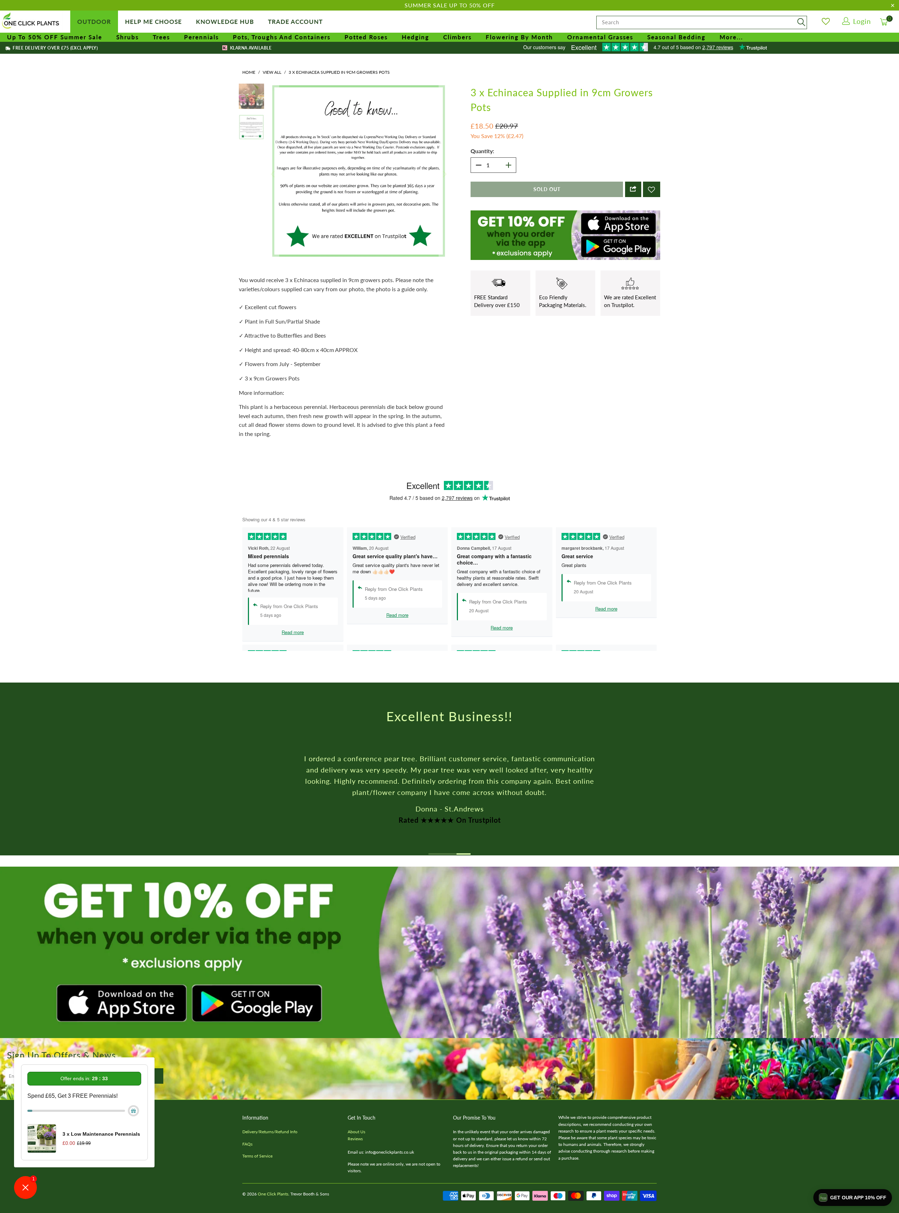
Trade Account (295, 21)
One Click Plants (273, 1193)
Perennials (201, 37)
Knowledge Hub (225, 21)
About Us (356, 1131)
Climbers (457, 37)
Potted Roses (366, 37)
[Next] (444, 174)
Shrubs (127, 37)
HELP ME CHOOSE (153, 21)
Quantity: (482, 151)
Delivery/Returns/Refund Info (269, 1131)
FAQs (247, 1144)
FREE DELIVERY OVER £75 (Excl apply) (55, 48)
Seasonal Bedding (676, 37)
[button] (852, 1197)
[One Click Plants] (31, 21)
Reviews (355, 1138)
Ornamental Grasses (600, 37)
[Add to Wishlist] (651, 189)
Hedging (415, 37)
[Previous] (273, 174)
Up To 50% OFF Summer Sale (54, 37)
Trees (161, 37)
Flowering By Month (519, 37)
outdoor (94, 21)
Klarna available (250, 48)
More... (731, 37)
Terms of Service (257, 1156)
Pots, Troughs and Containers (281, 37)
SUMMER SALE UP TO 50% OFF (450, 5)
